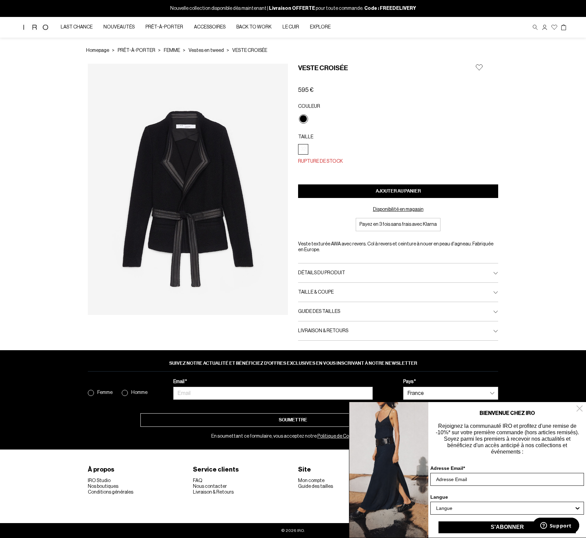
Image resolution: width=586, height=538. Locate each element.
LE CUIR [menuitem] (290, 27)
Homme (139, 392)
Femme (105, 392)
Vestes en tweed (206, 50)
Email (179, 381)
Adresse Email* (447, 468)
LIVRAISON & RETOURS (323, 330)
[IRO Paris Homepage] (36, 27)
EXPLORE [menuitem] (320, 27)
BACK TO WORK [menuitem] (254, 27)
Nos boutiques (103, 486)
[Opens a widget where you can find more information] (555, 526)
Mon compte (311, 480)
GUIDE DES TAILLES (319, 311)
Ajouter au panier (398, 191)
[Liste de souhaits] (554, 27)
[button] (545, 27)
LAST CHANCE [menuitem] (77, 27)
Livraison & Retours (213, 492)
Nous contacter (210, 486)
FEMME (172, 50)
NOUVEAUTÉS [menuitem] (119, 27)
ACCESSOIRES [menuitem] (210, 27)
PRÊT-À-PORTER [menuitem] (164, 27)
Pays (408, 381)
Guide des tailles (315, 486)
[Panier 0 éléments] (563, 27)
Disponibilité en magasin (398, 209)
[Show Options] (577, 508)
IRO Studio (99, 480)
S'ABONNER (507, 527)
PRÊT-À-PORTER (136, 50)
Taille (305, 137)
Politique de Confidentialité (346, 436)
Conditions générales (110, 492)
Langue (439, 497)
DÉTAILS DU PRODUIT (321, 273)
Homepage (97, 50)
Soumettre (293, 420)
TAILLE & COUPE (316, 292)
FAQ (197, 480)
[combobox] (505, 508)
